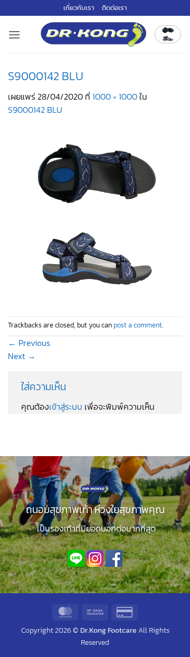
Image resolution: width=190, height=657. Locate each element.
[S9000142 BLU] (95, 215)
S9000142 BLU (35, 109)
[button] (14, 34)
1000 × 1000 (114, 96)
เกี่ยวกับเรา (78, 8)
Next (22, 356)
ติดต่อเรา (114, 8)
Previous (29, 342)
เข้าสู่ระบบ (65, 406)
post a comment (137, 325)
